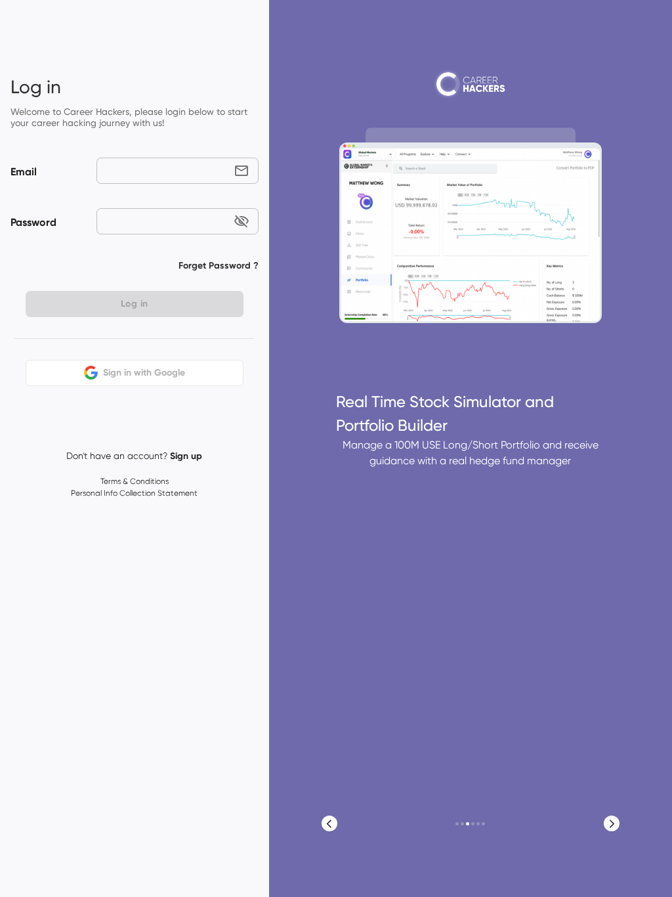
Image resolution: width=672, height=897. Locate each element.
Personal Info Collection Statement (134, 493)
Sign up (186, 456)
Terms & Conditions (134, 481)
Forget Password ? (218, 265)
